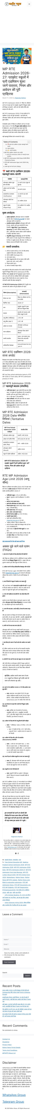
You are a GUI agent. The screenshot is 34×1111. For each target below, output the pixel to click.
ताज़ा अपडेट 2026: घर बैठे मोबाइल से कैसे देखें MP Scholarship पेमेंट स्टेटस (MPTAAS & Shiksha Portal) (16, 992)
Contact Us (6, 1039)
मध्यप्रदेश (15, 860)
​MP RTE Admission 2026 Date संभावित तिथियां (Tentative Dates (17, 159)
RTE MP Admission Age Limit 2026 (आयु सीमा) (16, 163)
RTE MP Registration (21, 887)
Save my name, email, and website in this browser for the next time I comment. (16, 955)
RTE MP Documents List (22, 885)
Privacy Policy (7, 1045)
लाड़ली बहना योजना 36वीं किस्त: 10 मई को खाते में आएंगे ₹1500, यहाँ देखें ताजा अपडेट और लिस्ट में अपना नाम (16, 999)
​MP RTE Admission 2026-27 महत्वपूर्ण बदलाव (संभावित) (18, 155)
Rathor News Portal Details (11, 1047)
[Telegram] (16, 853)
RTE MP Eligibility (8, 887)
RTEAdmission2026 (8, 890)
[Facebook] (18, 853)
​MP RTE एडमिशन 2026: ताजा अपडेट (13, 152)
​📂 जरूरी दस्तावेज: (12, 150)
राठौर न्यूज (9, 892)
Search (4, 972)
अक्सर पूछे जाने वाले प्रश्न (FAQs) (13, 166)
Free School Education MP (13, 862)
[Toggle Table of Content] (28, 142)
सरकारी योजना (8, 860)
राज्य (20, 860)
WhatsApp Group (14, 1095)
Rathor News (20, 877)
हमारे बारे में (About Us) (9, 1053)
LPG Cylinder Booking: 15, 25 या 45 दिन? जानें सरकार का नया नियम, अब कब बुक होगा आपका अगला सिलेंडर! (16, 897)
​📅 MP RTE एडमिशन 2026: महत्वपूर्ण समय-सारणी (18, 145)
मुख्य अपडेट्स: (11, 148)
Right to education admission (12, 882)
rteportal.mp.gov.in (13, 520)
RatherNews (11, 877)
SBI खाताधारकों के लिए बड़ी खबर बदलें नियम (13, 541)
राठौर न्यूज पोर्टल (17, 892)
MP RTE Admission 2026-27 (15, 870)
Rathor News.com (24, 880)
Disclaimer (5, 1042)
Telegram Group (13, 1101)
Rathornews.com (12, 847)
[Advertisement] (17, 26)
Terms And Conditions (9, 1050)
